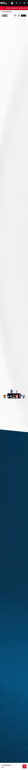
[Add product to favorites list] (15, 15)
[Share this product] (18, 15)
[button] (17, 3)
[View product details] (24, 766)
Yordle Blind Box (6, 765)
